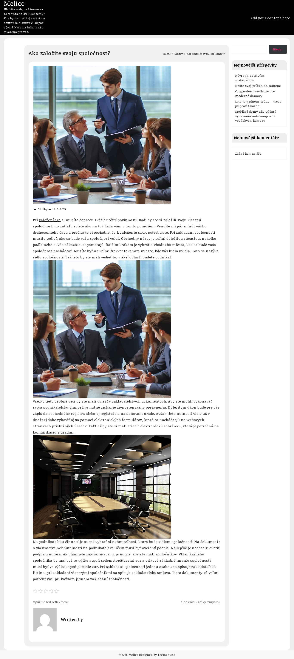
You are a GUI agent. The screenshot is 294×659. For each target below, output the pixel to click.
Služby (43, 209)
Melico (133, 655)
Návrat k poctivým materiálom (250, 77)
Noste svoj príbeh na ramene (258, 85)
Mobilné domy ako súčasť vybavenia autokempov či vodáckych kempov (255, 116)
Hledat (278, 49)
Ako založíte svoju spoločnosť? (69, 53)
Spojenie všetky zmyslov (200, 602)
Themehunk (166, 655)
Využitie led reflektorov (51, 602)
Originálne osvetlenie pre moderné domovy (255, 93)
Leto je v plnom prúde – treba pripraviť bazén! (258, 103)
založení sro (50, 219)
